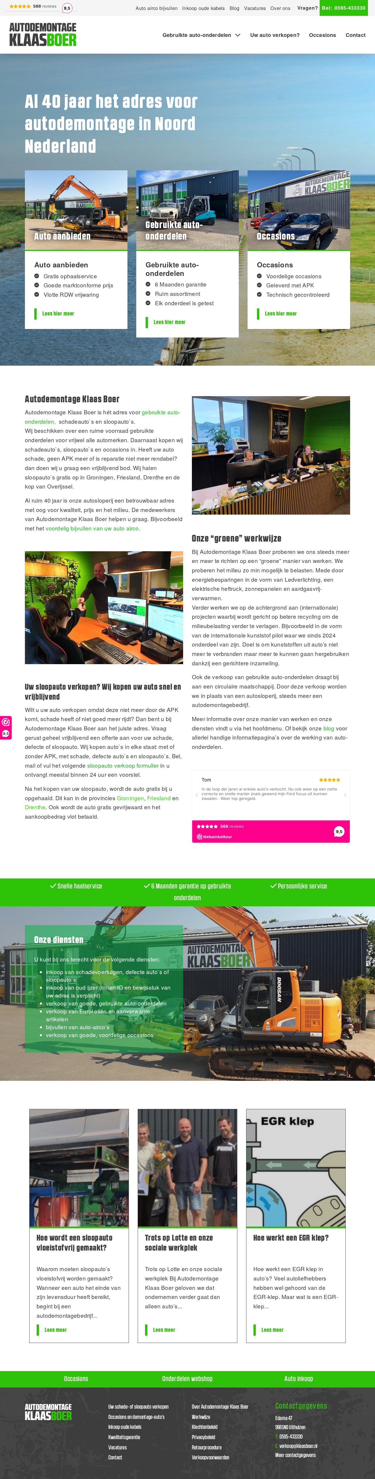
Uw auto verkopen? (275, 35)
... (95, 1315)
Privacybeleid (203, 1437)
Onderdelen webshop (187, 1379)
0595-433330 (344, 7)
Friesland (159, 798)
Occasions (322, 35)
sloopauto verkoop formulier (123, 765)
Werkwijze (201, 1417)
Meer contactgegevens (295, 1455)
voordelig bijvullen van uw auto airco (92, 528)
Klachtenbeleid (205, 1427)
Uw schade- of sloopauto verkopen (138, 1407)
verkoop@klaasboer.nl (296, 1446)
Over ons (280, 7)
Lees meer (56, 1330)
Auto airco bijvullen (157, 7)
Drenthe (35, 807)
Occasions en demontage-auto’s (136, 1417)
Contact (356, 35)
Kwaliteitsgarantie (124, 1437)
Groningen (130, 798)
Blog (235, 7)
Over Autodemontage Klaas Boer (220, 1407)
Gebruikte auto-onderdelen (197, 35)
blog (329, 728)
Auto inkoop (298, 1379)
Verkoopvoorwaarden (210, 1458)
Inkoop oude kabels (203, 7)
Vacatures (255, 7)
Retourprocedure (206, 1448)
